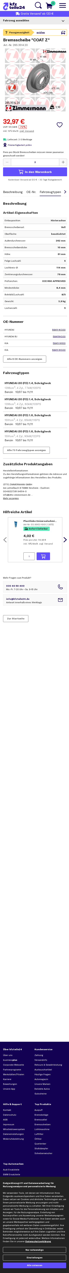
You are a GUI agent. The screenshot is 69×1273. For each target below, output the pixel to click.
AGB (5, 1119)
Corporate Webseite (13, 1064)
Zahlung (38, 1055)
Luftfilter (38, 1134)
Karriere (7, 1079)
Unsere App (9, 1089)
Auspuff (38, 1110)
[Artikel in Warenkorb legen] (43, 556)
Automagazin (41, 1079)
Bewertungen (10, 1084)
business (10, 1060)
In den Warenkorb (38, 172)
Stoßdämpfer (41, 1148)
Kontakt (7, 1110)
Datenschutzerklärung (38, 1241)
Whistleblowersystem (14, 1129)
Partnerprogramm (12, 1069)
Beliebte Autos (42, 1089)
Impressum (8, 1124)
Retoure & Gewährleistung (48, 1064)
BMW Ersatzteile (11, 1174)
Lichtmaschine (41, 1129)
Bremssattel (40, 1119)
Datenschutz (9, 1114)
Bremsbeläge (41, 1114)
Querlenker (40, 1143)
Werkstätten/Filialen (13, 1074)
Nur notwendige (34, 1250)
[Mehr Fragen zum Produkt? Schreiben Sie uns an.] (35, 600)
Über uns (7, 1055)
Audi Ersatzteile (11, 1169)
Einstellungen (34, 1257)
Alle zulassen (34, 1265)
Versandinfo (40, 1060)
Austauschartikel (43, 1069)
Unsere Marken (42, 1084)
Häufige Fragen (42, 1074)
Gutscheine (40, 1093)
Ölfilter (38, 1139)
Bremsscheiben (42, 1124)
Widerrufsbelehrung (13, 1139)
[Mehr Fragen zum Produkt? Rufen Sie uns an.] (35, 587)
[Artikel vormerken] (59, 124)
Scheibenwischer (43, 1153)
